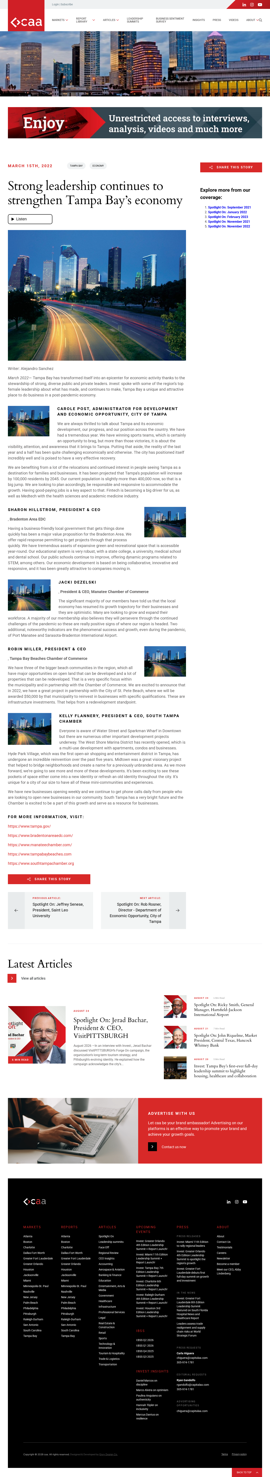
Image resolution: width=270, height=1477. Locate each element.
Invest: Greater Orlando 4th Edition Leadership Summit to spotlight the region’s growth (191, 1257)
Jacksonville (30, 1275)
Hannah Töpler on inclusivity (147, 1407)
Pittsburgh (29, 1313)
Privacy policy (239, 1454)
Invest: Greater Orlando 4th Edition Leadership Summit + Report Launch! (151, 1245)
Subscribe (67, 4)
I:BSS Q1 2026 (145, 1345)
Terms (224, 1454)
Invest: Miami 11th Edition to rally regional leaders (192, 1243)
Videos (233, 20)
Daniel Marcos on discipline (146, 1382)
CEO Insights (106, 1258)
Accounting (106, 1264)
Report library (81, 20)
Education (105, 1280)
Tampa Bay (76, 165)
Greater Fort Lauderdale (38, 1258)
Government (106, 1295)
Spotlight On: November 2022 (229, 226)
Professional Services (112, 1312)
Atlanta (27, 1236)
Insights (199, 20)
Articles (109, 20)
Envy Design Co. (108, 1454)
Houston (28, 1269)
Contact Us (223, 1241)
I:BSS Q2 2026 (145, 1340)
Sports (103, 1338)
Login (55, 4)
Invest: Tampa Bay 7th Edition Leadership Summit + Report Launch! (151, 1271)
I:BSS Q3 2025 (145, 1356)
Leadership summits (135, 20)
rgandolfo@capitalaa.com (193, 1384)
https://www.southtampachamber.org (41, 863)
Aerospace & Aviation (112, 1269)
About (250, 20)
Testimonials (224, 1247)
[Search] (260, 20)
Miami (27, 1280)
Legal (102, 1317)
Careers (221, 1252)
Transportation (108, 1364)
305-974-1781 (185, 1362)
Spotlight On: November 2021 (229, 222)
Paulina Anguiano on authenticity (149, 1397)
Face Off (104, 1247)
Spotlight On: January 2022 (227, 212)
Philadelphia (30, 1308)
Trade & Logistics (109, 1358)
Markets (58, 20)
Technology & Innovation (107, 1345)
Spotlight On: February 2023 (228, 217)
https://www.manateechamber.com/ (40, 844)
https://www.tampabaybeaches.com (40, 854)
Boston (27, 1241)
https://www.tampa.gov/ (29, 826)
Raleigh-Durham (33, 1319)
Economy (98, 165)
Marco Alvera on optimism (152, 1390)
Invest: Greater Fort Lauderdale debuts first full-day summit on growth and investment (193, 1274)
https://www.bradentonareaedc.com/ (40, 835)
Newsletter (223, 1258)
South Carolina (32, 1330)
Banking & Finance (110, 1275)
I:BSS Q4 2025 (145, 1351)
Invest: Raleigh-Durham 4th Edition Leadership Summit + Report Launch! (151, 1298)
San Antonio (30, 1324)
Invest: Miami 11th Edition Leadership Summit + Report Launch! (152, 1258)
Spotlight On (106, 1236)
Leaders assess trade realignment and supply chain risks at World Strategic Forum (191, 1329)
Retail (102, 1332)
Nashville (28, 1291)
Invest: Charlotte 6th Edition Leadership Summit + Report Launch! (151, 1285)
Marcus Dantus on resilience (147, 1416)
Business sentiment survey (170, 20)
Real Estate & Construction (107, 1325)
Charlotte (29, 1247)
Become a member (228, 1264)
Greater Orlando (33, 1264)
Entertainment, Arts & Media (112, 1288)
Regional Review (109, 1252)
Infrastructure (107, 1306)
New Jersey (30, 1297)
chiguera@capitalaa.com (192, 1357)
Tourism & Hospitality (112, 1353)
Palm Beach (30, 1302)
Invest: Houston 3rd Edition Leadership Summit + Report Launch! (151, 1312)
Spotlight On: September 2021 (229, 207)
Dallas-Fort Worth (34, 1252)
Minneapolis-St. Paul (35, 1286)
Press (217, 20)
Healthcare (105, 1301)
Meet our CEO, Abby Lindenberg (229, 1271)
